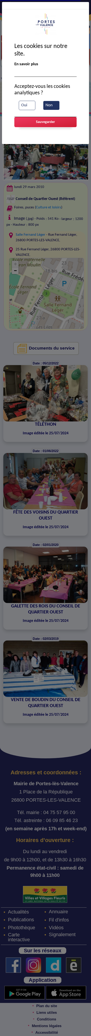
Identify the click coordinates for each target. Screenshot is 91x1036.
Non (49, 105)
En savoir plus (26, 64)
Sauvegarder (45, 122)
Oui (24, 105)
